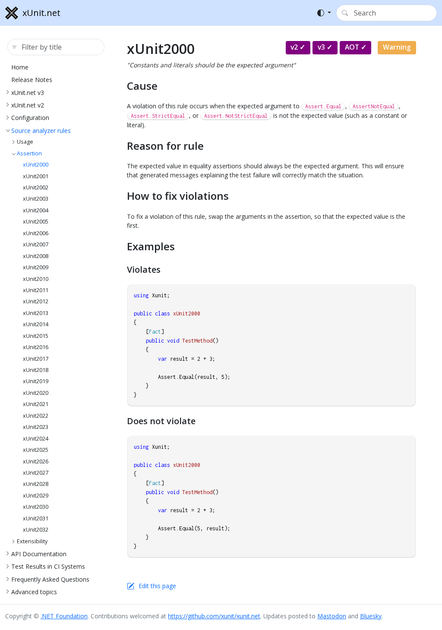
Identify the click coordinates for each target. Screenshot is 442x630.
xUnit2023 (35, 427)
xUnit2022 (35, 415)
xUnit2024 (35, 438)
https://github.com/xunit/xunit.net (214, 616)
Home (19, 67)
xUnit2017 (35, 358)
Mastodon (331, 616)
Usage (25, 141)
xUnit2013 (35, 313)
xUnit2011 (35, 290)
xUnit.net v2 (27, 105)
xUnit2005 (35, 221)
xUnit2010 (35, 279)
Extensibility (32, 541)
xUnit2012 (35, 301)
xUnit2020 (35, 393)
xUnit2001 (35, 176)
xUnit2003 (35, 198)
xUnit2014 (35, 324)
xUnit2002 (35, 187)
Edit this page (157, 586)
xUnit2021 (35, 404)
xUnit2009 (35, 267)
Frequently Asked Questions (50, 579)
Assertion (29, 153)
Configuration (30, 117)
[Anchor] (165, 86)
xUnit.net (41, 13)
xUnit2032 (35, 529)
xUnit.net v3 (27, 92)
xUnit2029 (35, 495)
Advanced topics (34, 592)
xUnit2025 (35, 450)
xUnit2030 (35, 506)
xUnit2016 (35, 347)
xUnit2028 (35, 484)
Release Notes (31, 80)
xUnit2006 (35, 233)
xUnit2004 (35, 210)
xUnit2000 (35, 164)
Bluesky (371, 616)
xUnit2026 (35, 461)
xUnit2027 (35, 472)
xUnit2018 (35, 370)
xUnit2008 (35, 256)
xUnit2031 (35, 518)
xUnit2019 (35, 381)
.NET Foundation (64, 616)
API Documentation (38, 554)
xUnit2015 (35, 336)
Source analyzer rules (41, 130)
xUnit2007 (35, 244)
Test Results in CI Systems (48, 566)
